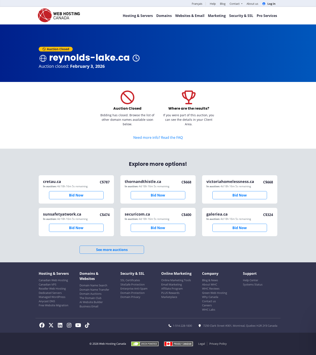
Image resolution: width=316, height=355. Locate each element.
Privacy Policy (218, 344)
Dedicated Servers (50, 293)
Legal (201, 344)
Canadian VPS (47, 284)
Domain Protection (132, 293)
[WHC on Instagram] (70, 325)
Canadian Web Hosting (53, 280)
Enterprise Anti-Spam (133, 288)
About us (252, 4)
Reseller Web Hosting (52, 288)
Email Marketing (171, 284)
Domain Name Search (93, 285)
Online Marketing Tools (176, 280)
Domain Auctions (90, 294)
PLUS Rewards (170, 293)
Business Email (89, 306)
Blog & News (210, 280)
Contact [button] (235, 4)
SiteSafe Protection (132, 284)
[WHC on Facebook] (43, 325)
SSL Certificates (130, 280)
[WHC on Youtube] (79, 325)
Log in (271, 4)
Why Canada (210, 297)
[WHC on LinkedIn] (61, 325)
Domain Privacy (130, 297)
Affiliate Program (172, 288)
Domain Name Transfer (94, 290)
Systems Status (252, 284)
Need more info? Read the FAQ (158, 137)
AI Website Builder (91, 302)
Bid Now (76, 195)
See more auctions (112, 249)
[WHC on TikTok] (88, 325)
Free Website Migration (53, 305)
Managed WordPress (52, 297)
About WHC (209, 284)
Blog (222, 4)
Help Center (250, 280)
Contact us (209, 301)
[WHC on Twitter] (52, 325)
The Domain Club (90, 298)
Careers (207, 305)
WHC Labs (208, 309)
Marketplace (169, 297)
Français (197, 4)
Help (213, 4)
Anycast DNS (47, 301)
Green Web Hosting (214, 293)
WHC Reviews (210, 288)
